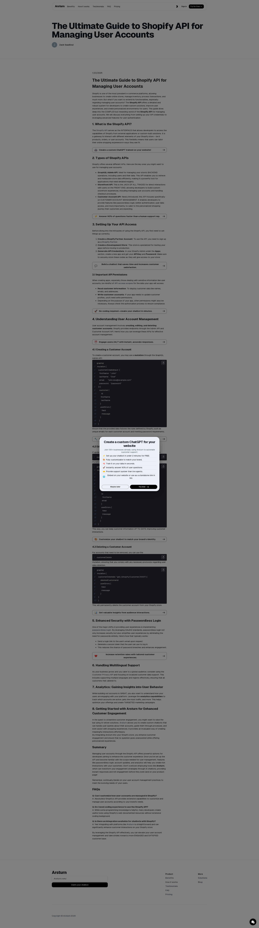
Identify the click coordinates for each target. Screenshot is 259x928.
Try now (142, 487)
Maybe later (115, 487)
